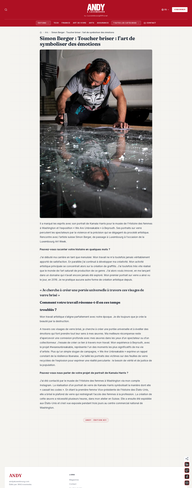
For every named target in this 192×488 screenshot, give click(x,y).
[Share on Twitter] (187, 470)
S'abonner (179, 9)
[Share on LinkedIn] (187, 464)
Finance (66, 23)
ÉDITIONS (42, 23)
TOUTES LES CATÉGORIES (125, 23)
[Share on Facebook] (187, 476)
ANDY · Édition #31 (96, 420)
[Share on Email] (187, 483)
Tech (56, 23)
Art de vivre (79, 23)
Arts (91, 23)
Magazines (74, 480)
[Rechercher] (5, 9)
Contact (151, 23)
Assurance (103, 23)
